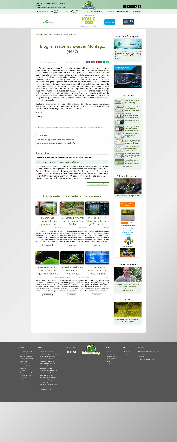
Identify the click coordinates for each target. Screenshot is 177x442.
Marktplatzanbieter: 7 (26, 375)
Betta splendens (98, 70)
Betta (70, 82)
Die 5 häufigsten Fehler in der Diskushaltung (132, 121)
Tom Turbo (73, 143)
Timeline (109, 363)
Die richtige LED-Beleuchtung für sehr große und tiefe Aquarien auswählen (97, 222)
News (108, 361)
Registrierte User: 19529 (26, 359)
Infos (110, 12)
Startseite (46, 34)
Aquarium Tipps (57, 11)
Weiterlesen (47, 245)
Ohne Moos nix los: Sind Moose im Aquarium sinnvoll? (47, 270)
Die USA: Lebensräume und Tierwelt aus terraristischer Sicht (132, 102)
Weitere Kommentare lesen (98, 184)
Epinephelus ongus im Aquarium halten (129, 196)
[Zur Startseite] (91, 355)
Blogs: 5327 (23, 370)
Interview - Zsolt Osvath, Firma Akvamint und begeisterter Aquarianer (127, 286)
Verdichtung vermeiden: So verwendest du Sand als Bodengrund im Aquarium (132, 155)
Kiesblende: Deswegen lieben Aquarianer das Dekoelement (47, 222)
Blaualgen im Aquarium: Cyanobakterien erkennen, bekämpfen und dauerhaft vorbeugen (132, 110)
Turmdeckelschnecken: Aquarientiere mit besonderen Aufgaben (132, 161)
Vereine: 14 (23, 377)
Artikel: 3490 (23, 368)
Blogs (51, 34)
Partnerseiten (127, 352)
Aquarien (42, 12)
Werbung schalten (112, 359)
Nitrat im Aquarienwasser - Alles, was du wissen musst (132, 115)
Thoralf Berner (73, 162)
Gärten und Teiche (76, 11)
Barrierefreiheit (142, 354)
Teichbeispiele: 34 (24, 354)
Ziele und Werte (111, 354)
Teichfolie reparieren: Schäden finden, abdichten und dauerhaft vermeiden (131, 136)
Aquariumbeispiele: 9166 (26, 352)
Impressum (141, 356)
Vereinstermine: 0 (24, 380)
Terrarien (96, 12)
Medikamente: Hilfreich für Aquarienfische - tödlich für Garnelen (132, 148)
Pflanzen (88, 104)
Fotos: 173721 (23, 361)
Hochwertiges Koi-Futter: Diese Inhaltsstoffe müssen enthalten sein (132, 128)
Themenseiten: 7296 (45, 389)
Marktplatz (123, 12)
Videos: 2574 (23, 363)
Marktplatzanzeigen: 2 (26, 373)
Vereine (138, 12)
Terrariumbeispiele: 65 (26, 356)
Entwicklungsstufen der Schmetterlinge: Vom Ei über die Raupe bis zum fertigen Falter (132, 142)
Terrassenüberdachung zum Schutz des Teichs (72, 221)
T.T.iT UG (153, 359)
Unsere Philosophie (112, 356)
